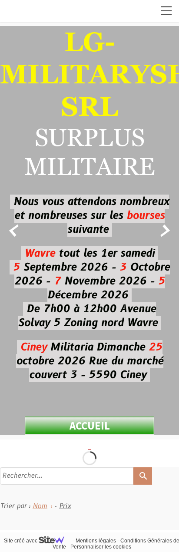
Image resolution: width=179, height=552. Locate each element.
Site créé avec (21, 541)
